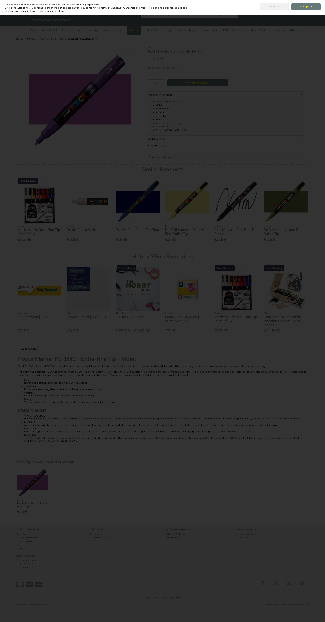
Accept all (306, 6)
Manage (274, 6)
